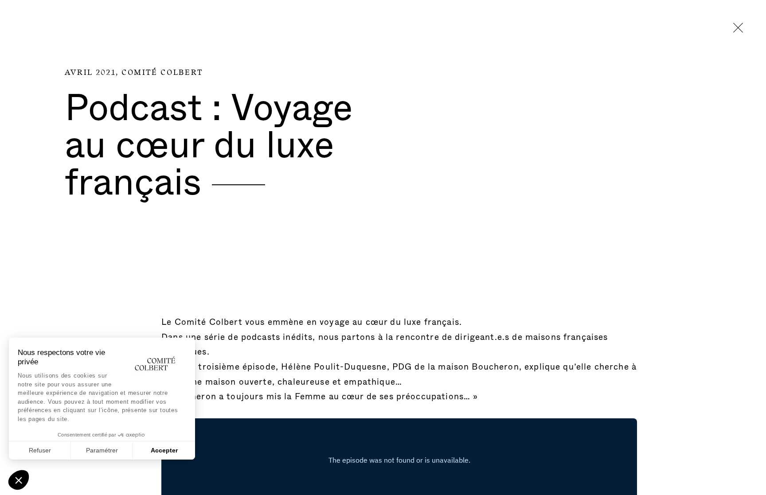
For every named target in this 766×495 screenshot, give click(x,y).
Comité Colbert (162, 72)
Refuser (40, 450)
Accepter (164, 450)
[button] (18, 480)
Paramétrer (102, 450)
